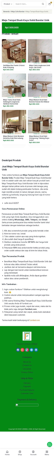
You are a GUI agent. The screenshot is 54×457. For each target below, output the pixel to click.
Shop (20, 454)
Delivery (27, 383)
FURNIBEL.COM (26, 429)
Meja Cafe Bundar (17, 11)
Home (7, 454)
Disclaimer (27, 369)
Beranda (6, 11)
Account (33, 454)
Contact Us (27, 365)
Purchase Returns (27, 390)
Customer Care (27, 393)
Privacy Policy (27, 372)
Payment (27, 386)
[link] (14, 51)
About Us (27, 362)
